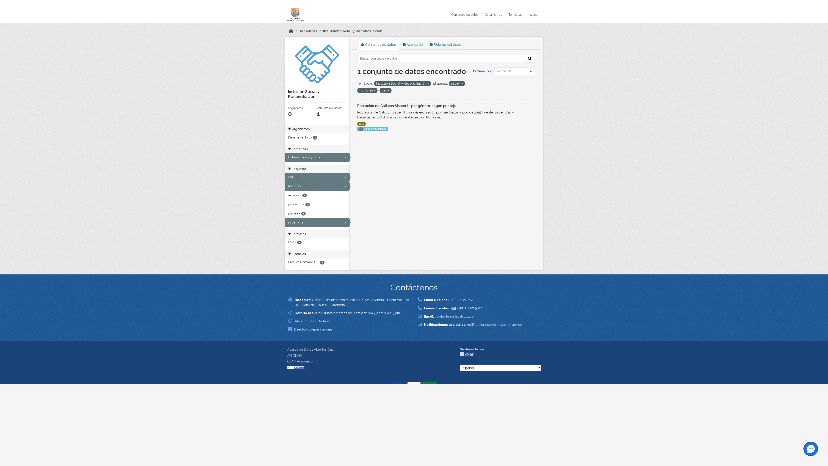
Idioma (465, 362)
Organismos (493, 14)
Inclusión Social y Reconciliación (352, 31)
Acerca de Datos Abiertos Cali (310, 349)
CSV (361, 124)
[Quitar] (428, 83)
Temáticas (515, 14)
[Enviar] (529, 59)
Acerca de (414, 45)
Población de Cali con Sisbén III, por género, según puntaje (406, 106)
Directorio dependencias (313, 329)
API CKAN (294, 355)
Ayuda (533, 14)
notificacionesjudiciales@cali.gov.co (494, 325)
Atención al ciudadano (312, 321)
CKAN (467, 354)
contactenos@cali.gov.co (454, 316)
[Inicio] (291, 31)
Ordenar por (482, 71)
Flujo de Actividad (447, 45)
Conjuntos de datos (464, 14)
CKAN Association (301, 361)
